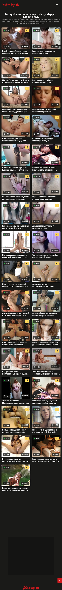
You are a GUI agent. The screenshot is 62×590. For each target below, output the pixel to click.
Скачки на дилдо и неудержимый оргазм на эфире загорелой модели (43, 285)
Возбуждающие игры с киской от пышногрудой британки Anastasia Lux (15, 314)
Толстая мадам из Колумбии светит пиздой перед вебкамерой (45, 256)
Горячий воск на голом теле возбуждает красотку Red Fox (45, 460)
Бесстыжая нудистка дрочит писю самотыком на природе (15, 489)
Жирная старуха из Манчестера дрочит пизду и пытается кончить (14, 402)
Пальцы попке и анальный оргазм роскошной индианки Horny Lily (15, 285)
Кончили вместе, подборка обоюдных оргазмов (44, 110)
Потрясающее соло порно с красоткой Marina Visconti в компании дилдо (14, 256)
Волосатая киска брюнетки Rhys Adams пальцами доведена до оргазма (14, 343)
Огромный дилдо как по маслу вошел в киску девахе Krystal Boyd (16, 110)
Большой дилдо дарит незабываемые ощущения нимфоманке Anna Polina (14, 139)
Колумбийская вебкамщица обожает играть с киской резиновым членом (44, 314)
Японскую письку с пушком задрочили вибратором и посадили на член (44, 402)
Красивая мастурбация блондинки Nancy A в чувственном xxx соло (42, 81)
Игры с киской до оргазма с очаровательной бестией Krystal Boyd (44, 431)
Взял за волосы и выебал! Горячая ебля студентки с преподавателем (44, 169)
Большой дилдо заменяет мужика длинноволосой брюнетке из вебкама (14, 431)
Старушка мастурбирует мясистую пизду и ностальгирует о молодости (44, 139)
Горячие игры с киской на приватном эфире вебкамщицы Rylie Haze (43, 52)
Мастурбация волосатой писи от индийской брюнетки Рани (15, 81)
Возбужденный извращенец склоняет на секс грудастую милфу (15, 52)
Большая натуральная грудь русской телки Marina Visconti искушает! (45, 343)
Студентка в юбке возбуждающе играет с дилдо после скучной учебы (15, 373)
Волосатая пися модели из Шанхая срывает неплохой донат (14, 169)
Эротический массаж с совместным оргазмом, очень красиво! (45, 373)
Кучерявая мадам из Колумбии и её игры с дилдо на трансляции (15, 460)
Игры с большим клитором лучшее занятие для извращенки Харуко (44, 198)
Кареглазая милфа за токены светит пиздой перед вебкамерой (15, 227)
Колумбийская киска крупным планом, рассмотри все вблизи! (15, 198)
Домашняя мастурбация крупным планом (43, 227)
